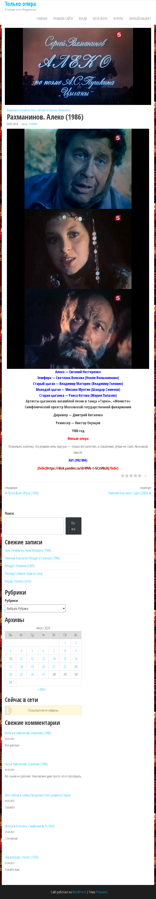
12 (32, 658)
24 (10, 674)
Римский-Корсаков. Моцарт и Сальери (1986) (32, 558)
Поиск (9, 513)
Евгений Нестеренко (47, 110)
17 (10, 666)
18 (21, 666)
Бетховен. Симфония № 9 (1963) (35, 826)
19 (32, 666)
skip (7, 857)
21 (54, 666)
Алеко (34, 110)
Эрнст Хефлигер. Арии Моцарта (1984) (28, 550)
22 (65, 666)
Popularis (102, 891)
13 (43, 658)
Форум (118, 18)
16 (76, 658)
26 (32, 674)
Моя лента (100, 18)
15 (65, 658)
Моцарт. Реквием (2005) (20, 565)
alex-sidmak (12, 795)
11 (21, 658)
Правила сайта (63, 18)
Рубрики (11, 600)
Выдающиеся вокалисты (18, 110)
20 (43, 666)
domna (33, 124)
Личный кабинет (140, 18)
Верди (83, 18)
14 (54, 658)
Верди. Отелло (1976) (25, 857)
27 (43, 674)
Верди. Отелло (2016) (18, 581)
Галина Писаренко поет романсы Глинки (46, 795)
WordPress (79, 891)
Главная (42, 18)
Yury (7, 764)
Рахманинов (64, 110)
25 (21, 674)
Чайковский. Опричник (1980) (33, 732)
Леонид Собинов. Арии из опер (24, 573)
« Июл (41, 689)
